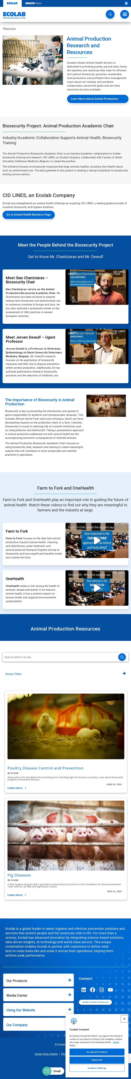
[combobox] (59, 657)
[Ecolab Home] (13, 15)
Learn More (15, 787)
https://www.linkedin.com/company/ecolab (84, 990)
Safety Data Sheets (46, 1054)
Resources (10, 28)
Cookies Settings (97, 1068)
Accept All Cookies (97, 1052)
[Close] (124, 1018)
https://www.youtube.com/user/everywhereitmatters (110, 990)
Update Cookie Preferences (95, 1002)
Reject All (97, 1060)
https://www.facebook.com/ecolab (92, 990)
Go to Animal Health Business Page (28, 214)
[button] (110, 14)
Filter (13, 674)
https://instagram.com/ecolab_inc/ (101, 990)
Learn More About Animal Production (94, 98)
